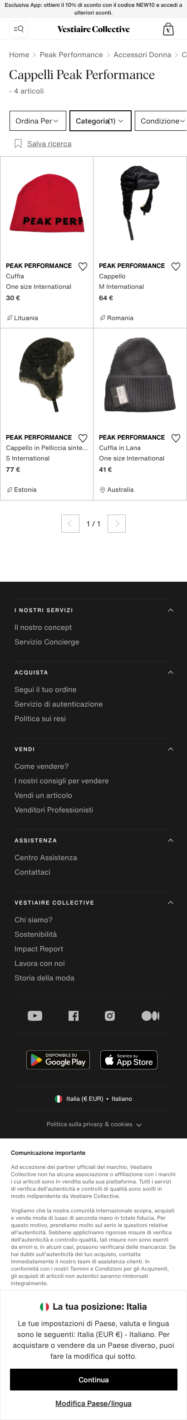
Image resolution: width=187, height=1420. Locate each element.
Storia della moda (44, 977)
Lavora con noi (40, 963)
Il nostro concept (43, 627)
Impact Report (39, 948)
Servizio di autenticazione (59, 703)
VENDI (25, 749)
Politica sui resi (40, 718)
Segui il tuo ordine (46, 689)
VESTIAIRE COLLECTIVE (54, 903)
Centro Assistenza (46, 857)
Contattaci (32, 871)
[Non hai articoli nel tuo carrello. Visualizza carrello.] (168, 29)
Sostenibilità (36, 934)
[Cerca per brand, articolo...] (18, 29)
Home (19, 54)
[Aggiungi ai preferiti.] (82, 266)
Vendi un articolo (43, 795)
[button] (168, 29)
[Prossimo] (117, 524)
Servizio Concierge (47, 641)
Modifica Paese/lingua (93, 1403)
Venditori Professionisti (54, 809)
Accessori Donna (142, 54)
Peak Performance (71, 54)
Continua (94, 1379)
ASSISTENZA (36, 841)
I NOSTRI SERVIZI (44, 610)
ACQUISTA (32, 673)
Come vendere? (42, 766)
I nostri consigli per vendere (62, 780)
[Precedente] (70, 524)
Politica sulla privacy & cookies (89, 1124)
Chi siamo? (34, 919)
